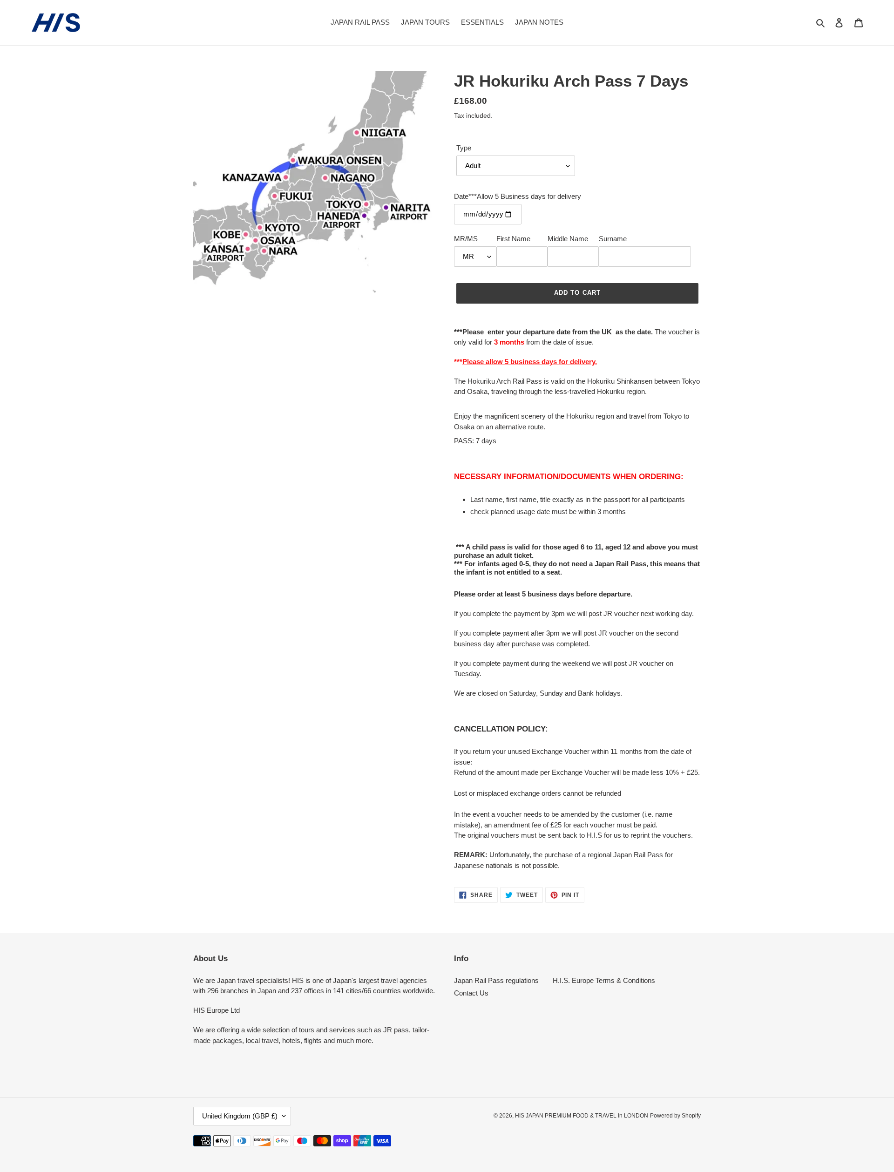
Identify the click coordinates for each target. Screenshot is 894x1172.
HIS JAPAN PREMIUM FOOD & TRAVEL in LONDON (581, 1115)
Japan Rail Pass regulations (496, 980)
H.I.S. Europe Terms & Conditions (604, 980)
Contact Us (471, 993)
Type (463, 148)
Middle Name (568, 239)
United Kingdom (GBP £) (240, 1116)
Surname (613, 239)
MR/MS (466, 239)
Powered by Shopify (675, 1115)
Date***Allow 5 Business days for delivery (517, 196)
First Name (513, 239)
